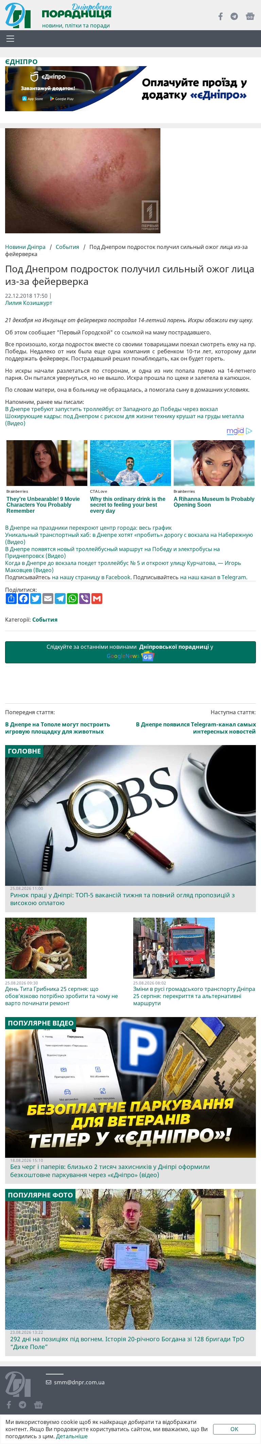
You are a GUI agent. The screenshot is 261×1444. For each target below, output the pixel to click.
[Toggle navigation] (10, 39)
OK (234, 1429)
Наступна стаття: (196, 722)
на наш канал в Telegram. (213, 577)
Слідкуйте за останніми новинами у (130, 651)
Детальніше (72, 1436)
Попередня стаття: (57, 722)
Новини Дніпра (26, 247)
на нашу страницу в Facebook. (92, 577)
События (67, 247)
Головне (24, 751)
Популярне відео (41, 1023)
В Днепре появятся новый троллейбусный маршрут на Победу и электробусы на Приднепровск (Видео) (112, 553)
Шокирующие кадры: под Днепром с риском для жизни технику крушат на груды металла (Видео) (124, 420)
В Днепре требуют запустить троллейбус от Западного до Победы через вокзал (111, 409)
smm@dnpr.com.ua (79, 1382)
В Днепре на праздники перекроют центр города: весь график (88, 527)
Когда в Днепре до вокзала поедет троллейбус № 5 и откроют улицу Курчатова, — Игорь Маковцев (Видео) (123, 567)
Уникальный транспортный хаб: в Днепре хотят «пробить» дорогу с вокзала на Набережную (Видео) (129, 538)
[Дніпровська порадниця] (23, 1385)
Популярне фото (40, 1195)
